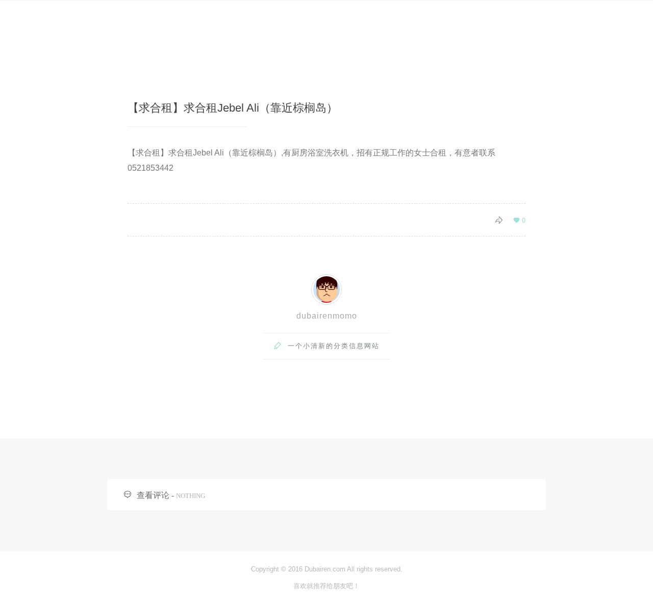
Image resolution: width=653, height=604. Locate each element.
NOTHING (190, 496)
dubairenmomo (326, 315)
